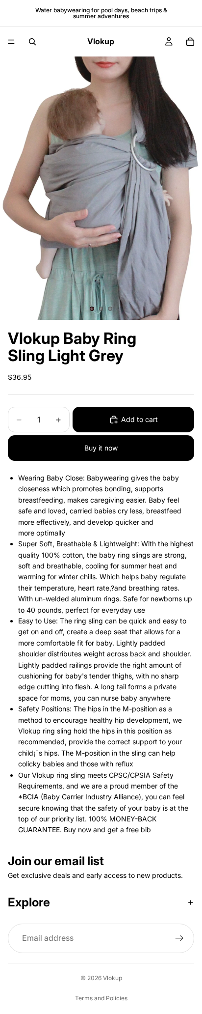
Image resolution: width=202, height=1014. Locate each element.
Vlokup (112, 978)
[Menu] (11, 41)
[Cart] (190, 42)
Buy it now (101, 448)
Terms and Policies (101, 998)
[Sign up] (179, 938)
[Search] (32, 42)
